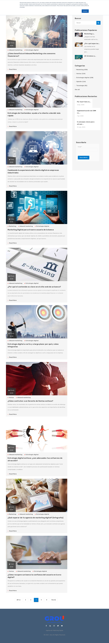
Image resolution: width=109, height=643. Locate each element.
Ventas (11, 397)
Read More (13, 69)
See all (77, 89)
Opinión (81, 81)
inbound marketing (15, 50)
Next (53, 600)
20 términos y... (90, 56)
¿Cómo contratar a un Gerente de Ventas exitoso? (30, 401)
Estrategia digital (32, 50)
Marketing (12, 226)
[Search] (98, 23)
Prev (19, 600)
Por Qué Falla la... (84, 102)
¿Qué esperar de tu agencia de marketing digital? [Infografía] (35, 518)
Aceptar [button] (85, 11)
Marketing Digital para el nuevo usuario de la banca (31, 230)
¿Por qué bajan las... (92, 43)
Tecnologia (81, 85)
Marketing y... (89, 34)
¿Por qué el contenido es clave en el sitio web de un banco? (34, 287)
